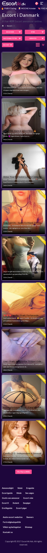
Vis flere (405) (23, 472)
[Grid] (38, 45)
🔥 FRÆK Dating (8, 8)
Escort (9, 26)
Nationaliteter (10, 38)
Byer (33, 32)
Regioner (10, 32)
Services (33, 38)
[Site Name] (23, 3)
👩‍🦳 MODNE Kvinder (27, 8)
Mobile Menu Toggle (42, 3)
